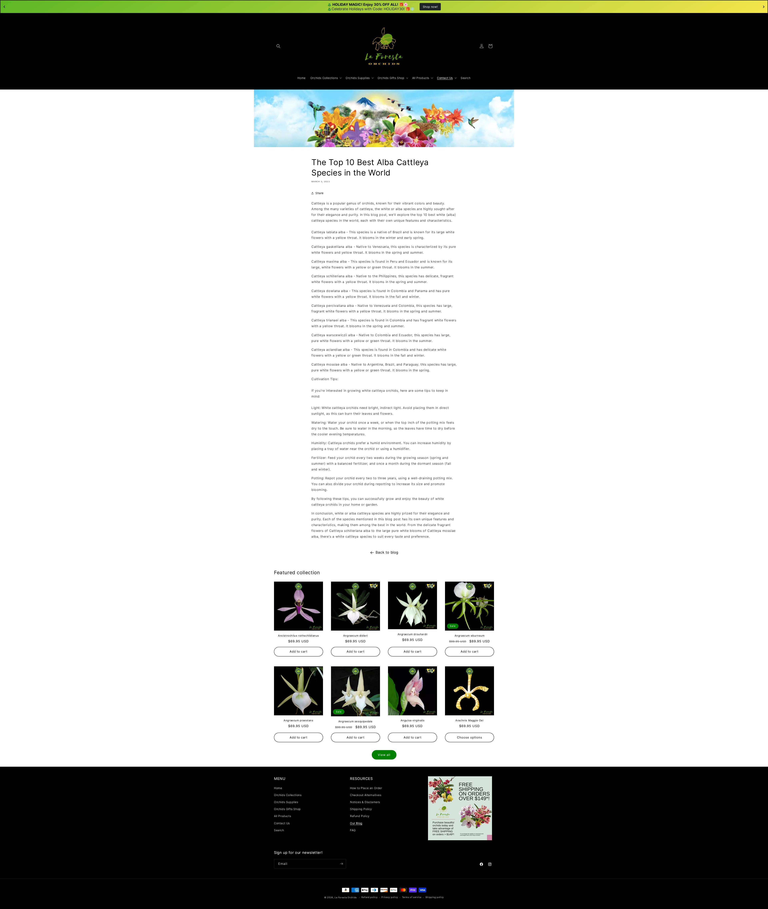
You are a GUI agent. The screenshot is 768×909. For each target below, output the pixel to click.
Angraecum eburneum (470, 635)
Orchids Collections (287, 795)
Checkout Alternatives (365, 795)
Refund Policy (360, 816)
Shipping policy (434, 897)
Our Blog (356, 823)
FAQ (353, 830)
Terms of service (411, 897)
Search (279, 830)
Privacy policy (389, 897)
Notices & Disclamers (365, 802)
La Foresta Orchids (346, 897)
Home (278, 788)
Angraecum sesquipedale (355, 721)
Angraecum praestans (298, 720)
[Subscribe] (341, 863)
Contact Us (282, 823)
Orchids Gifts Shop (287, 809)
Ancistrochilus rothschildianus (298, 635)
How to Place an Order (366, 788)
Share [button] (319, 193)
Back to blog (387, 552)
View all (384, 755)
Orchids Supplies (286, 802)
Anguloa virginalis (413, 720)
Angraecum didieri (355, 635)
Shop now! (430, 6)
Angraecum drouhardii (413, 634)
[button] (278, 46)
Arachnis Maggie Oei (469, 720)
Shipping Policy (361, 809)
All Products (282, 816)
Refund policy (369, 897)
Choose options (469, 737)
